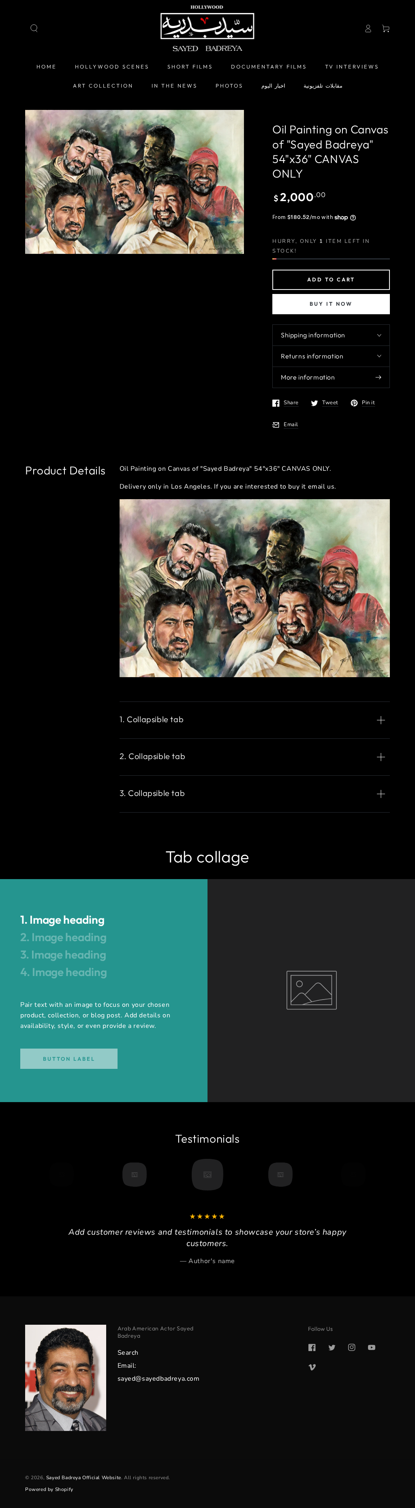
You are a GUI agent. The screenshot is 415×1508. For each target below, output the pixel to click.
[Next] (350, 1175)
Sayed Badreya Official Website (83, 1477)
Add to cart (331, 279)
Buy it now (331, 303)
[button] (34, 28)
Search (128, 1352)
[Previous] (64, 1175)
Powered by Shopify (49, 1489)
